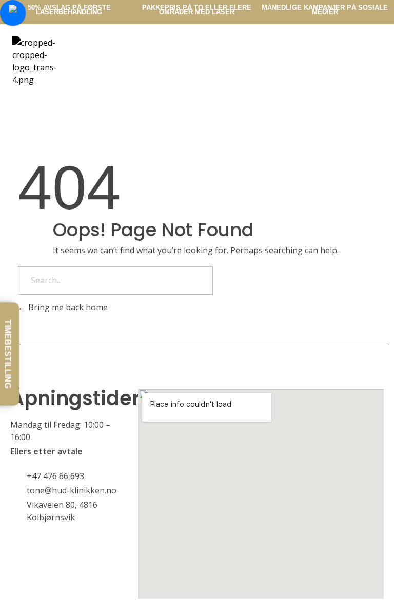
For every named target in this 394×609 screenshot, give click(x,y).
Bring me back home (67, 307)
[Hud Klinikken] (65, 61)
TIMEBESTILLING (8, 353)
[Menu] (262, 47)
